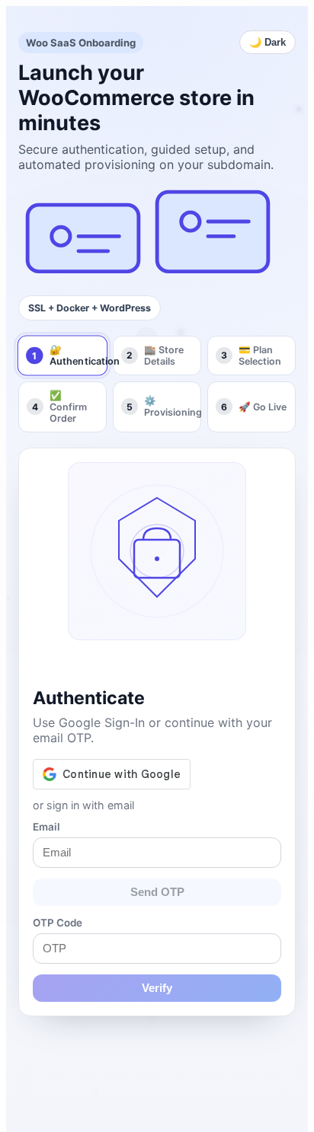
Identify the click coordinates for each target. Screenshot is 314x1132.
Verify (157, 988)
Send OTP (157, 892)
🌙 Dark (267, 42)
